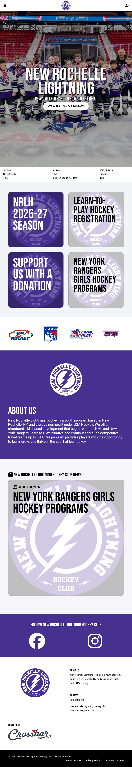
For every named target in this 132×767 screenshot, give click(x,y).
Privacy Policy (93, 760)
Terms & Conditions (114, 760)
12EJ (54, 173)
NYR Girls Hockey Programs (66, 106)
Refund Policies (73, 760)
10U (102, 177)
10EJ (5, 177)
